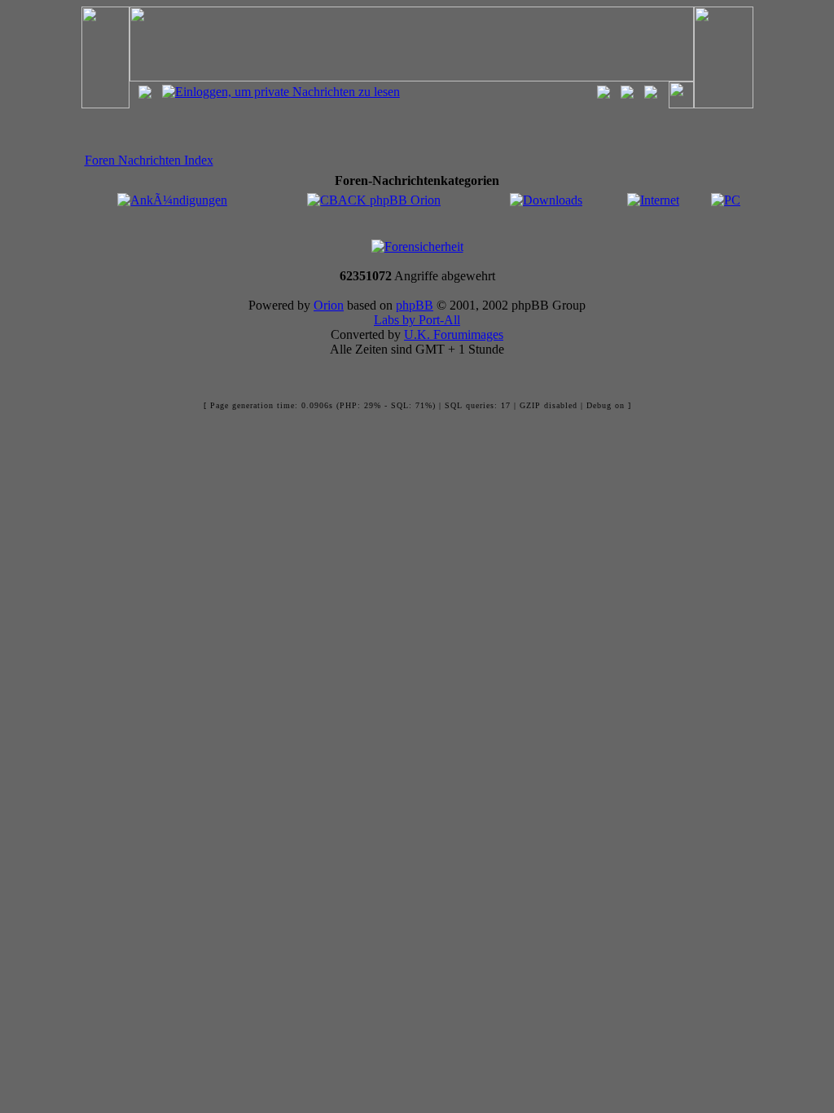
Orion (329, 305)
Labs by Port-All (417, 320)
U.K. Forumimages (453, 334)
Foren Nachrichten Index (149, 160)
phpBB (414, 305)
